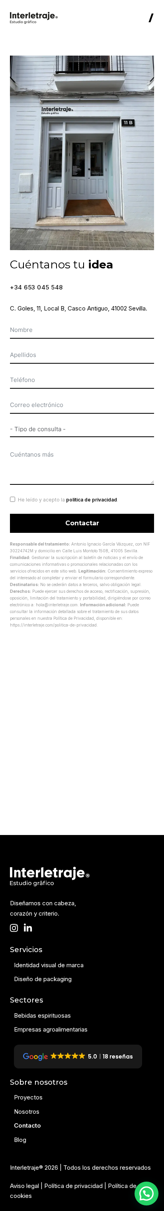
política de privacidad (91, 500)
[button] (146, 1193)
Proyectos (28, 1097)
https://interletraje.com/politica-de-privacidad (53, 625)
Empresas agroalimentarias (51, 1029)
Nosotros (26, 1111)
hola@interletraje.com (57, 604)
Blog (20, 1140)
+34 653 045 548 (36, 287)
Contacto (27, 1125)
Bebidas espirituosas (42, 1015)
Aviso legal (24, 1186)
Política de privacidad (73, 1186)
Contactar (82, 523)
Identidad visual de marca (49, 965)
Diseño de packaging (43, 979)
